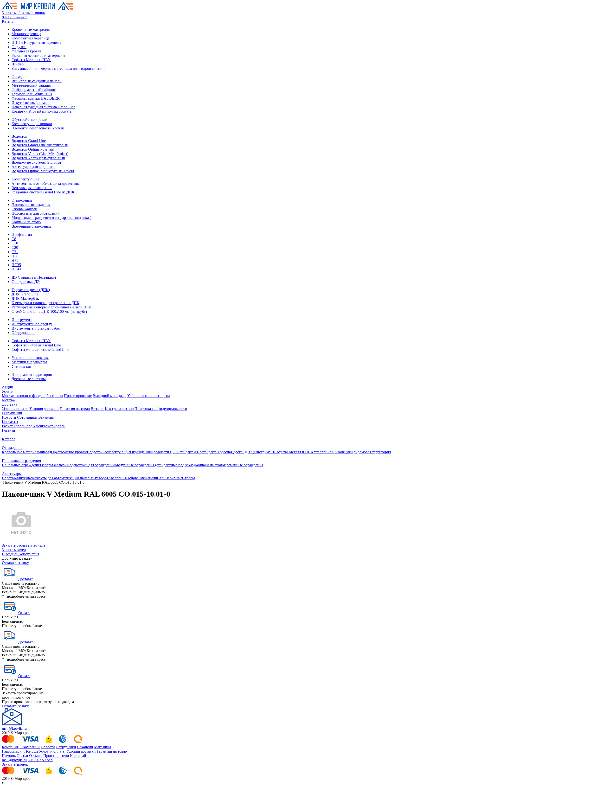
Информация (12, 751)
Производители (56, 756)
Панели (151, 478)
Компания (10, 747)
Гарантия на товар (75, 409)
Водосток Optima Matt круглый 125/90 (43, 171)
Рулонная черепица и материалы (38, 55)
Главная (8, 430)
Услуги (7, 391)
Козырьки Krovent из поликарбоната (41, 111)
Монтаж (8, 400)
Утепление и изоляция (30, 358)
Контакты (10, 422)
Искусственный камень (31, 103)
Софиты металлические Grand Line (40, 349)
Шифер (18, 64)
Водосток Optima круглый (33, 149)
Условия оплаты (15, 409)
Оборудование (23, 333)
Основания (135, 478)
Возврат (97, 409)
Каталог (8, 21)
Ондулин (19, 47)
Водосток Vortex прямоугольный (38, 158)
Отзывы (35, 756)
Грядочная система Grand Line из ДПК (43, 192)
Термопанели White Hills (32, 94)
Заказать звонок (15, 764)
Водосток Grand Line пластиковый (40, 145)
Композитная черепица (31, 38)
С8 (14, 239)
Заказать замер (14, 550)
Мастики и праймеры (29, 362)
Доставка (9, 404)
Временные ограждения (31, 226)
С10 (15, 243)
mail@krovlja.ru (14, 728)
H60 (15, 256)
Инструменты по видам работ (36, 328)
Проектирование (78, 396)
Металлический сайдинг (32, 85)
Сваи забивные (169, 478)
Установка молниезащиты (148, 396)
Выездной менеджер (109, 396)
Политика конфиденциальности (161, 409)
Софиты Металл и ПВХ (31, 60)
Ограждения (22, 200)
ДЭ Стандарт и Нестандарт (34, 277)
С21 (15, 252)
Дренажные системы (29, 379)
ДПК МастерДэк (25, 298)
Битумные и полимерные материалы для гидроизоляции (58, 68)
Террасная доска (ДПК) (31, 290)
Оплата (24, 613)
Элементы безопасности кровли (38, 128)
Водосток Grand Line (29, 141)
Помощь (31, 751)
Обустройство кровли (29, 119)
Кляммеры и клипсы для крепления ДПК (45, 303)
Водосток (19, 136)
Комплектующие (25, 179)
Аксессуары (12, 474)
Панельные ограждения (31, 205)
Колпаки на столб (26, 222)
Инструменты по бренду (32, 324)
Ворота (8, 478)
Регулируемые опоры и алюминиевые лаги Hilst (51, 307)
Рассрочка (54, 396)
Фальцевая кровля (26, 51)
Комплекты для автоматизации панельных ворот (68, 478)
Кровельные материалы (31, 29)
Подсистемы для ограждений (36, 213)
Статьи (22, 756)
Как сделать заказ (119, 409)
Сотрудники (27, 417)
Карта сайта (80, 756)
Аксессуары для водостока (33, 167)
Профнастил (22, 234)
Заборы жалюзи (24, 209)
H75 (15, 260)
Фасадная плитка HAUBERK (36, 98)
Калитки (21, 478)
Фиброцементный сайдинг (34, 90)
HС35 (16, 265)
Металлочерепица (26, 34)
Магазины (102, 747)
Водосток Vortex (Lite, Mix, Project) (40, 154)
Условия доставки (44, 409)
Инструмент (22, 320)
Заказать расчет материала (23, 545)
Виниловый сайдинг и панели (37, 81)
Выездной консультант (20, 554)
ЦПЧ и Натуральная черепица (36, 42)
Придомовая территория (32, 374)
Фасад (17, 77)
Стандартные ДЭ (26, 282)
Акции (7, 387)
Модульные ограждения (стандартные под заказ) (51, 218)
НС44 (16, 269)
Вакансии (46, 417)
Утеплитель (21, 366)
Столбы (188, 478)
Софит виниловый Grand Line (36, 345)
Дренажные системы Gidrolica (36, 162)
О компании (12, 413)
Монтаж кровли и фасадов (23, 396)
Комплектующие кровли (32, 124)
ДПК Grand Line (25, 294)
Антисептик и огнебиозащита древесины (46, 183)
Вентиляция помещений (32, 188)
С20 (15, 247)
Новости (9, 417)
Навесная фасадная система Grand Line (43, 107)
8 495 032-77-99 (14, 17)
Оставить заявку (15, 563)
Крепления (117, 478)
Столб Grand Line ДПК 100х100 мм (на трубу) (49, 311)
